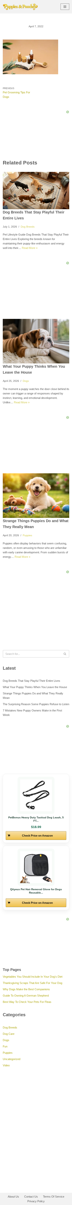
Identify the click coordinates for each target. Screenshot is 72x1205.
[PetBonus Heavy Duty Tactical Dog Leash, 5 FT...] (36, 795)
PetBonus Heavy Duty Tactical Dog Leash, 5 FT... (36, 819)
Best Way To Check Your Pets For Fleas (27, 1001)
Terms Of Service (53, 1196)
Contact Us (31, 1196)
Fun (5, 1046)
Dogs (26, 381)
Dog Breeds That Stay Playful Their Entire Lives (31, 680)
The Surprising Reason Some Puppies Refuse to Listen (36, 704)
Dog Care (8, 1033)
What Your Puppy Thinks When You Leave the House (35, 687)
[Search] (65, 654)
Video (6, 1065)
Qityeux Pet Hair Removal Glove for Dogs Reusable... (36, 891)
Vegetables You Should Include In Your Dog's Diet (32, 976)
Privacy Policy (36, 1201)
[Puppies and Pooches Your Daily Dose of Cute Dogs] (20, 7)
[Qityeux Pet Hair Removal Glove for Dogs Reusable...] (36, 867)
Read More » (29, 247)
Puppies (27, 535)
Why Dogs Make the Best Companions (26, 989)
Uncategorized (11, 1059)
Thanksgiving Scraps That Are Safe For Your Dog (32, 982)
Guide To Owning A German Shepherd (26, 995)
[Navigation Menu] (65, 7)
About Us (13, 1196)
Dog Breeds (28, 226)
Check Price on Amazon (37, 835)
